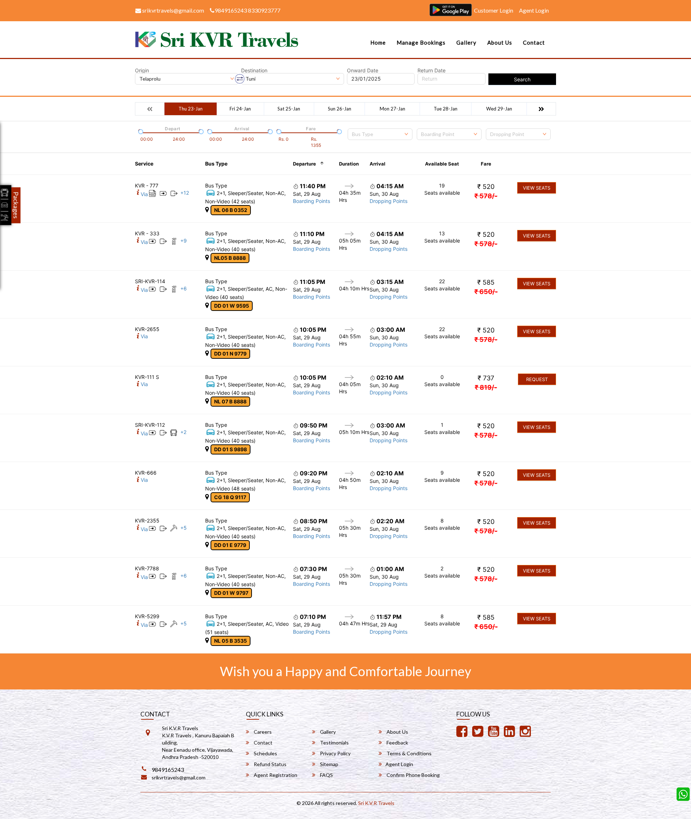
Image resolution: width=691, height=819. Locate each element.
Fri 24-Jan (240, 109)
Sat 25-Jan (288, 109)
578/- (485, 196)
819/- (486, 387)
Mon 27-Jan (392, 109)
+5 (183, 528)
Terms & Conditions (408, 753)
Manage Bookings (421, 42)
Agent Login (534, 10)
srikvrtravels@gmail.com (172, 10)
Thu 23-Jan (191, 109)
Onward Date (362, 70)
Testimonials (334, 742)
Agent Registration (275, 775)
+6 (183, 288)
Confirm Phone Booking (412, 775)
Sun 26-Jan (339, 109)
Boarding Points (311, 201)
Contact (534, 42)
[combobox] (380, 134)
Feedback (396, 742)
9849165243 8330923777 (247, 10)
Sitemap (328, 764)
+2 (183, 432)
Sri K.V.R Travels (376, 803)
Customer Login (493, 10)
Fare (486, 164)
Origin (142, 70)
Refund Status (269, 764)
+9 (183, 240)
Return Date (431, 70)
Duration (349, 164)
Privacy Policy (335, 753)
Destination (254, 70)
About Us (499, 42)
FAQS (326, 775)
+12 (184, 193)
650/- (486, 291)
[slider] (140, 131)
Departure (304, 164)
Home (378, 42)
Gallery (466, 42)
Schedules (265, 753)
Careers (262, 732)
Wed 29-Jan (499, 109)
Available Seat (442, 164)
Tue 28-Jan (445, 109)
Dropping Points (388, 201)
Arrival (377, 164)
